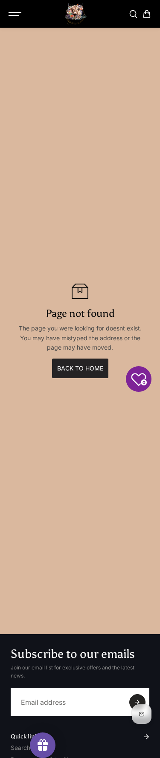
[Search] (133, 14)
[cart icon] (147, 14)
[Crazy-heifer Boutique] (76, 14)
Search (20, 747)
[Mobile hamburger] (15, 14)
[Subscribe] (137, 702)
